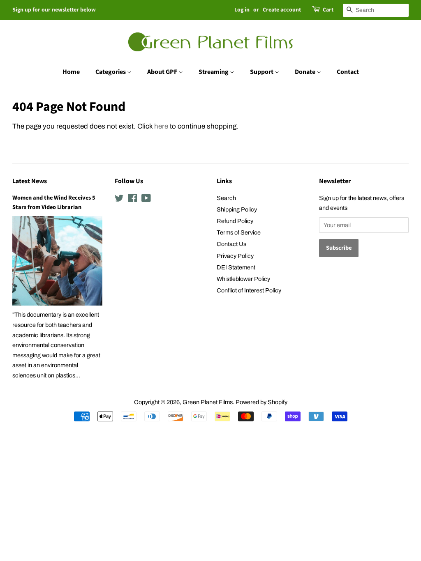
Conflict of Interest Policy (249, 290)
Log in (242, 10)
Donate (306, 71)
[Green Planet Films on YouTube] (146, 199)
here (161, 126)
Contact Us (231, 244)
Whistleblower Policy (243, 279)
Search (226, 198)
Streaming (214, 71)
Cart (328, 10)
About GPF (162, 71)
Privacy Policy (235, 256)
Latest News (29, 181)
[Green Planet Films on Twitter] (119, 199)
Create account (282, 10)
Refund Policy (235, 221)
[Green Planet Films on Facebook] (132, 199)
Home (71, 71)
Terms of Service (239, 232)
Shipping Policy (237, 209)
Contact (348, 71)
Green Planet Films (208, 402)
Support (262, 71)
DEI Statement (236, 267)
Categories (111, 71)
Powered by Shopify (261, 402)
